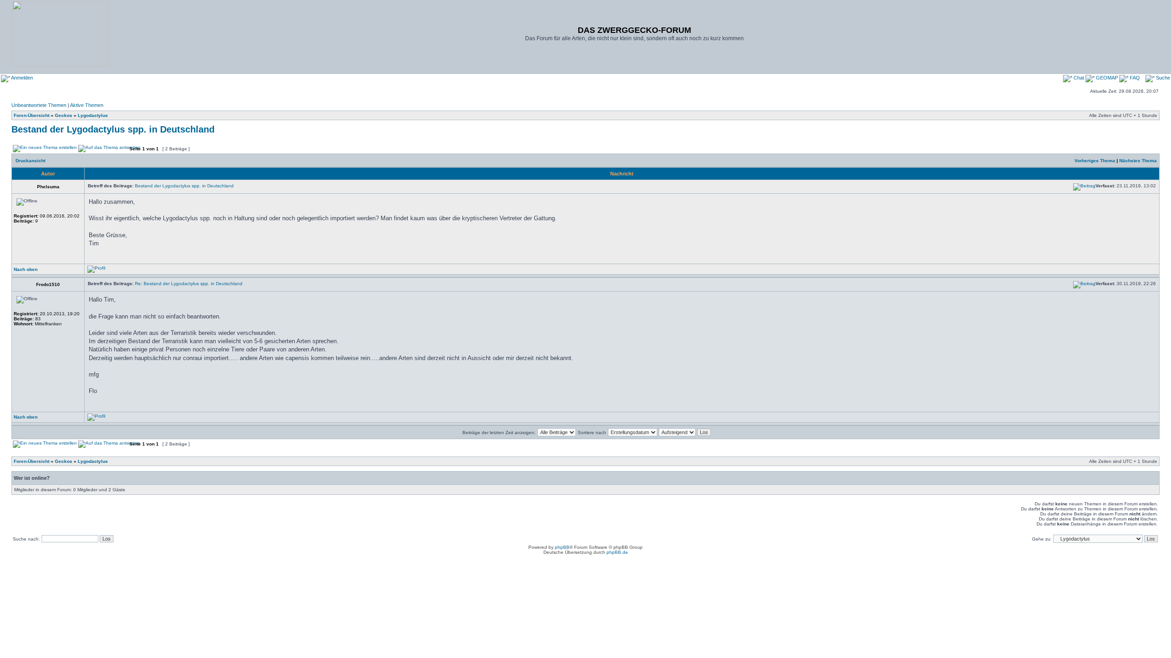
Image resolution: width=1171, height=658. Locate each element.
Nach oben (26, 269)
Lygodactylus (93, 115)
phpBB (562, 547)
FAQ (1134, 77)
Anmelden (21, 77)
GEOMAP (1107, 77)
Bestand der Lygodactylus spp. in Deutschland (113, 129)
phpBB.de (617, 552)
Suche (1162, 77)
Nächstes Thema (1138, 160)
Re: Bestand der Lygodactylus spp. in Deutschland (188, 283)
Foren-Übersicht (31, 115)
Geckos (63, 115)
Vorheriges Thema (1094, 160)
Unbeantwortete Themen (38, 105)
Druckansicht (30, 160)
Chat (1078, 77)
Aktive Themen (86, 105)
